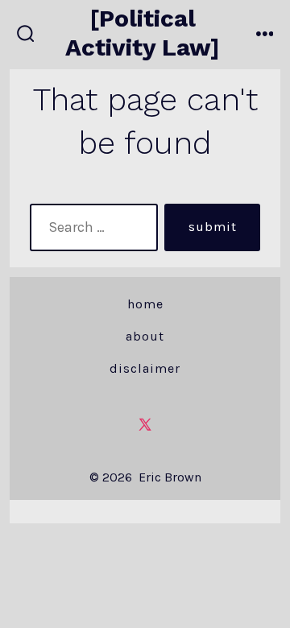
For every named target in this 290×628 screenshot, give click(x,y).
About (145, 336)
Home (145, 304)
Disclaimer (145, 368)
